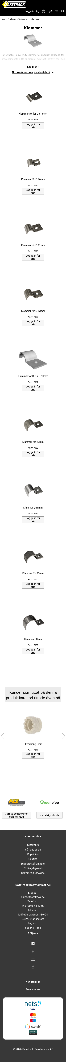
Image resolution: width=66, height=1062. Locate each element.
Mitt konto (33, 845)
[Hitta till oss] (33, 966)
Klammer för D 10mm (33, 179)
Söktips (33, 859)
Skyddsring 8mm (33, 744)
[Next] (63, 736)
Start (4, 19)
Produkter (12, 19)
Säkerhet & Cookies (33, 873)
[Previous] (2, 736)
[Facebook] (33, 951)
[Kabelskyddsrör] (49, 802)
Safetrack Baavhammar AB (33, 884)
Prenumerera (32, 989)
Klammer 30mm (33, 639)
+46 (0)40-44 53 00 (33, 905)
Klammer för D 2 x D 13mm (33, 376)
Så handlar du (33, 849)
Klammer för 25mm (33, 573)
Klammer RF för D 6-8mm (33, 113)
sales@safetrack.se (33, 897)
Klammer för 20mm (33, 441)
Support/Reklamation (33, 863)
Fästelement (23, 19)
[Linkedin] (33, 943)
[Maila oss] (33, 959)
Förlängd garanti (33, 868)
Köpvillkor (33, 854)
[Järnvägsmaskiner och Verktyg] (16, 802)
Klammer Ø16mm (33, 507)
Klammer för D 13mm (33, 311)
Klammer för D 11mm (33, 245)
